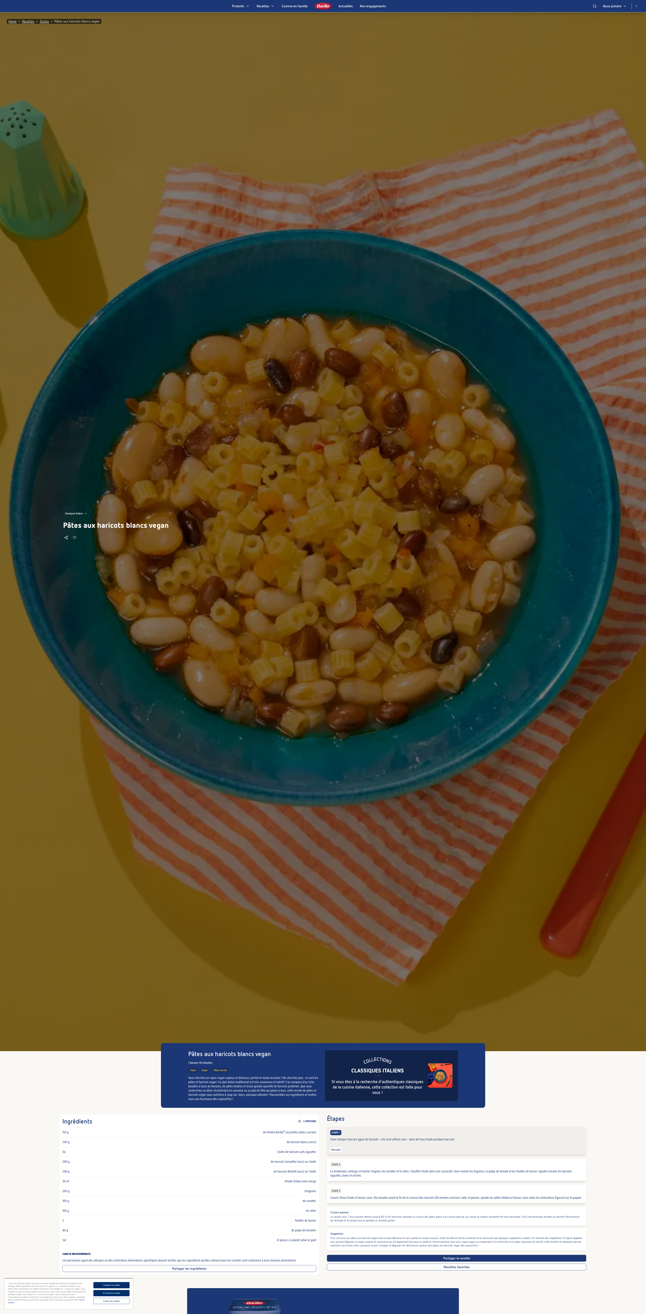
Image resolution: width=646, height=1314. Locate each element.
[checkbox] (456, 1141)
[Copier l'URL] (66, 537)
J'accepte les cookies (111, 1285)
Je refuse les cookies (111, 1293)
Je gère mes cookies (111, 1301)
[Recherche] (594, 6)
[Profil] (636, 6)
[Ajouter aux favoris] (74, 537)
